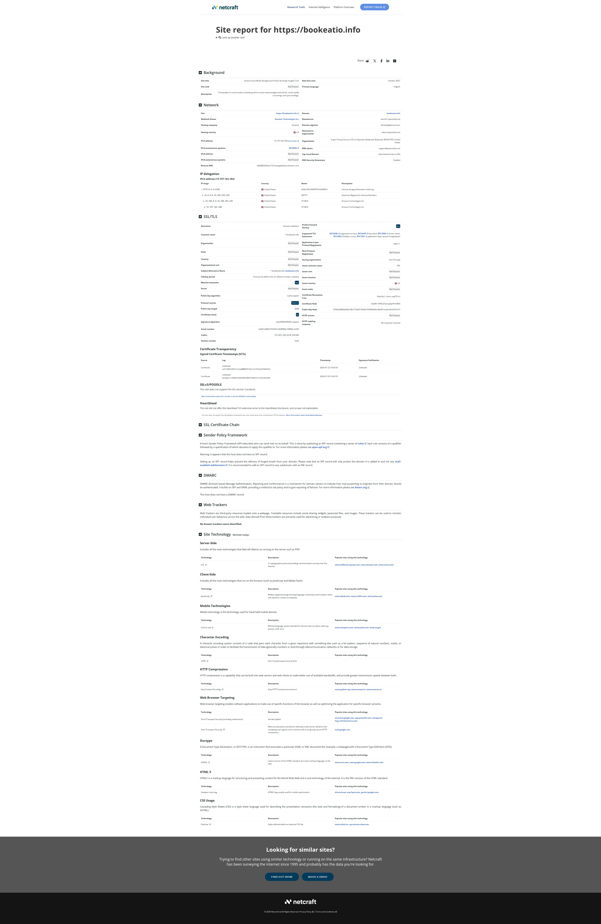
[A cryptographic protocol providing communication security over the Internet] (206, 564)
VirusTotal (292, 141)
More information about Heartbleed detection (304, 415)
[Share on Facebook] (381, 60)
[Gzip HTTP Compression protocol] (222, 689)
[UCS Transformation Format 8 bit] (207, 661)
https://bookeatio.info (286, 113)
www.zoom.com (361, 627)
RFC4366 (382, 233)
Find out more (282, 876)
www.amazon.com (369, 564)
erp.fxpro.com (353, 792)
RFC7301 (361, 236)
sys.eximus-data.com (359, 824)
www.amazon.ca (374, 689)
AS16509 (293, 148)
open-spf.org (319, 447)
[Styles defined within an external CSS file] (210, 824)
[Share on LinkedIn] (387, 60)
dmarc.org (361, 487)
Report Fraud (373, 7)
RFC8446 (334, 233)
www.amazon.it (358, 689)
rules (361, 443)
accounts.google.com (344, 718)
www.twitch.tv (341, 824)
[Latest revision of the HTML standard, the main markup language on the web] (209, 762)
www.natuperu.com (344, 627)
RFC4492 (338, 236)
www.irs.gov (375, 627)
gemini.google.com (370, 792)
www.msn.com (342, 762)
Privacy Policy (305, 911)
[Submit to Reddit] (367, 60)
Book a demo (317, 876)
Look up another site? (233, 37)
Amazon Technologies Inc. (287, 119)
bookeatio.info (393, 113)
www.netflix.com (359, 596)
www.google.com (357, 762)
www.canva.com (386, 564)
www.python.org (342, 689)
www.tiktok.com (342, 596)
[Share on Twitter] (375, 60)
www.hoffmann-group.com (347, 564)
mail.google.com (342, 729)
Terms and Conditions (325, 911)
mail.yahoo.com (374, 596)
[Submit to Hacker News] (394, 60)
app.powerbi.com (363, 718)
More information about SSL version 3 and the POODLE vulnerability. (229, 396)
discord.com (340, 792)
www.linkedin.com (374, 762)
